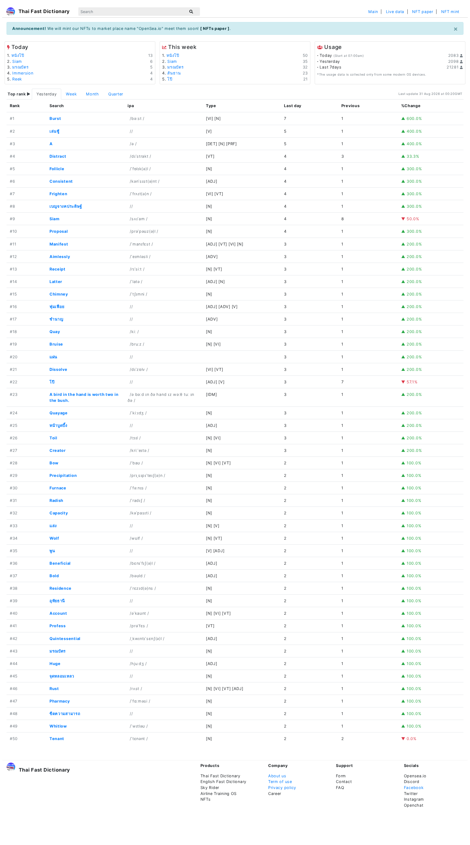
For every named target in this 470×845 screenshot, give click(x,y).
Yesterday (46, 94)
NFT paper (422, 11)
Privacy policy (282, 787)
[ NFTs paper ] (215, 28)
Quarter (115, 94)
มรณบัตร (20, 67)
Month (92, 94)
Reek (17, 79)
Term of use (280, 781)
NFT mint (450, 11)
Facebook (414, 787)
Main (373, 11)
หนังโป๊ (17, 55)
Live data (395, 11)
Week (71, 94)
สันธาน (174, 73)
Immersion (22, 73)
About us (277, 775)
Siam (17, 61)
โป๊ (169, 79)
